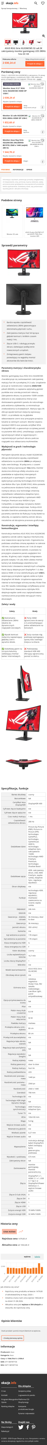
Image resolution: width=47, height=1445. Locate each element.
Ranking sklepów (7, 1406)
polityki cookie (33, 1441)
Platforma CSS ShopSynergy (23, 1400)
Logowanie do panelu (26, 1395)
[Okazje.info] (13, 3)
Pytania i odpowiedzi (26, 1413)
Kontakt (4, 1395)
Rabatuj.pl (5, 1431)
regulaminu (20, 1441)
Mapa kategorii (7, 1427)
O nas (3, 1391)
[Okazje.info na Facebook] (28, 1427)
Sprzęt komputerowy (9, 8)
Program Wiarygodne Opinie (9, 1400)
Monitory (23, 8)
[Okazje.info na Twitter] (21, 1427)
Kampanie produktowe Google (26, 1407)
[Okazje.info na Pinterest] (33, 1427)
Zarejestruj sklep (24, 1391)
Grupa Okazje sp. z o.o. (20, 1438)
